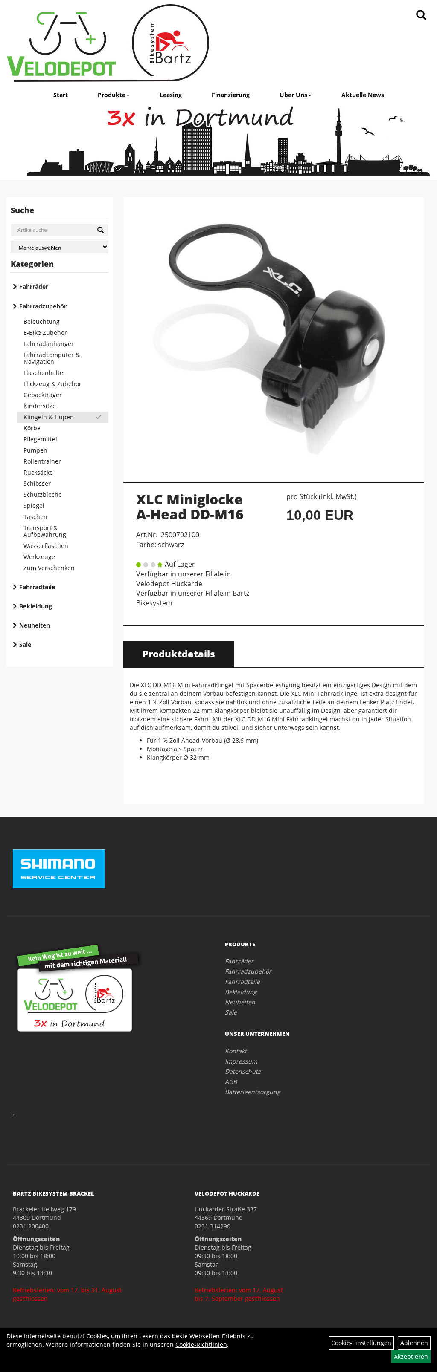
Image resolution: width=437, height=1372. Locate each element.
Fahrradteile (37, 587)
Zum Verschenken (49, 568)
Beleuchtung (41, 321)
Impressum (241, 1061)
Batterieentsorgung (252, 1092)
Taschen (35, 517)
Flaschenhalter (44, 373)
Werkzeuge (39, 557)
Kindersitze (39, 406)
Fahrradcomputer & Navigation (51, 358)
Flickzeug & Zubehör (52, 384)
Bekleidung (35, 606)
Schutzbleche (42, 494)
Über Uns (293, 95)
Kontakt (236, 1051)
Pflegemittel (40, 439)
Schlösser (37, 483)
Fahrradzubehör (43, 306)
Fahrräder (33, 286)
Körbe (32, 428)
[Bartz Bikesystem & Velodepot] (108, 43)
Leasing (171, 95)
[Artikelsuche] (421, 16)
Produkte (111, 95)
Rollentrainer (42, 461)
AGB (231, 1082)
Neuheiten (34, 625)
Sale (25, 644)
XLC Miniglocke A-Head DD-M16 (190, 506)
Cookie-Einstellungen (361, 1343)
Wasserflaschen (45, 546)
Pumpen (35, 450)
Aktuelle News (362, 95)
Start (60, 95)
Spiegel (33, 506)
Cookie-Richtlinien (201, 1344)
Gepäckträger (42, 395)
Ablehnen (414, 1343)
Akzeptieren (411, 1356)
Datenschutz (243, 1071)
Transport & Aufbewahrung (44, 531)
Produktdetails (179, 653)
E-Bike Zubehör (45, 333)
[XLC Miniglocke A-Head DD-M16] (274, 335)
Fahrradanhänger (48, 344)
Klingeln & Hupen (48, 417)
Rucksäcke (38, 472)
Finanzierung (231, 95)
